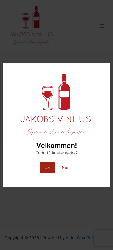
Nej (65, 167)
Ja (47, 167)
